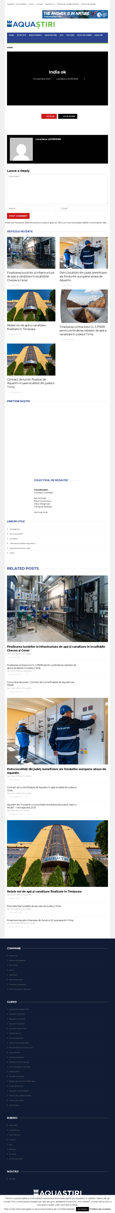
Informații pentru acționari (20, 989)
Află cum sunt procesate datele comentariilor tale (82, 222)
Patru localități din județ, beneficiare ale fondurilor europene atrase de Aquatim (83, 276)
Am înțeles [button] (82, 1209)
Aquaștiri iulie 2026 (17, 1014)
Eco (61, 35)
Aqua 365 (99, 35)
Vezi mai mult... (41, 512)
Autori (31, 4)
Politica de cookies (88, 4)
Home (11, 35)
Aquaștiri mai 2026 (17, 1024)
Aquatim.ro (50, 4)
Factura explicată (16, 1038)
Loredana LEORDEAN (67, 79)
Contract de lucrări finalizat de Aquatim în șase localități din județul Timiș (30, 383)
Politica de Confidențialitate (60, 1209)
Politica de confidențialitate (68, 4)
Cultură (70, 35)
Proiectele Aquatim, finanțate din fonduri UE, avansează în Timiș (40, 920)
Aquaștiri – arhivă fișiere (16, 4)
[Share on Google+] (57, 126)
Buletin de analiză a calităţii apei (22, 1081)
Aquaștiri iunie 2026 (17, 1019)
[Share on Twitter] (49, 126)
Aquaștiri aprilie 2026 (18, 1028)
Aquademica (15, 529)
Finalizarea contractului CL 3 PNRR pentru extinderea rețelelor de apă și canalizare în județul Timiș (83, 330)
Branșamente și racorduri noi (21, 1047)
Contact (39, 4)
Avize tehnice (14, 1052)
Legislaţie (13, 975)
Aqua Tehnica (35, 35)
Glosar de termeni (16, 1086)
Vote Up (50, 116)
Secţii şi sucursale (16, 980)
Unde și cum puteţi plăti (19, 1043)
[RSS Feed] (102, 4)
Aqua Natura (51, 35)
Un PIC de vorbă (84, 35)
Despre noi (13, 956)
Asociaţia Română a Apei (20, 548)
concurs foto (14, 1105)
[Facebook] (106, 4)
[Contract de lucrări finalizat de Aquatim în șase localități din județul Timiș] (31, 359)
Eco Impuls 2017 (16, 534)
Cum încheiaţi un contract (20, 1067)
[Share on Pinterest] (65, 126)
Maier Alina (15, 810)
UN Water (14, 539)
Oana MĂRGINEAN (18, 923)
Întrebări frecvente (16, 1076)
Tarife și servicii (15, 1033)
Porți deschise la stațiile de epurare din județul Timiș (34, 906)
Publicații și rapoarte (17, 984)
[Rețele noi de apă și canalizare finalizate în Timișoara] (31, 305)
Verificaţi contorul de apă (19, 1062)
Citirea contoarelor (16, 1057)
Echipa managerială (17, 960)
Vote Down (69, 116)
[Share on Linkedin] (72, 126)
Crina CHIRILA (16, 654)
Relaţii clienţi (14, 1072)
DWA (12, 553)
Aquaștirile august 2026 (19, 1009)
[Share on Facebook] (41, 126)
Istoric (11, 970)
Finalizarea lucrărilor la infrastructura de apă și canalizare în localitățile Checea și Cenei (30, 276)
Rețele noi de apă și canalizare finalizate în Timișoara (44, 891)
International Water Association (22, 543)
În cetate (21, 35)
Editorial (12, 1149)
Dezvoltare (13, 965)
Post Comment (18, 216)
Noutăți (12, 1179)
